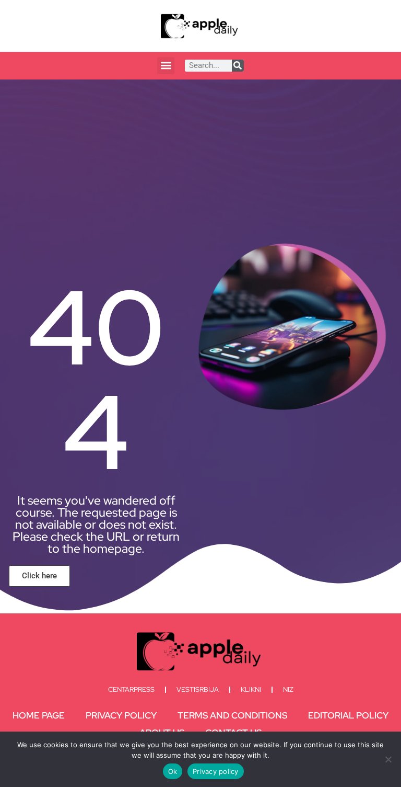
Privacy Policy (121, 715)
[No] (388, 759)
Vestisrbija (197, 689)
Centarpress (131, 689)
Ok (173, 771)
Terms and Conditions (232, 715)
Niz (288, 689)
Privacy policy (216, 771)
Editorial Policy (348, 715)
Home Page (39, 715)
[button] (165, 65)
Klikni (251, 689)
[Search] (238, 66)
